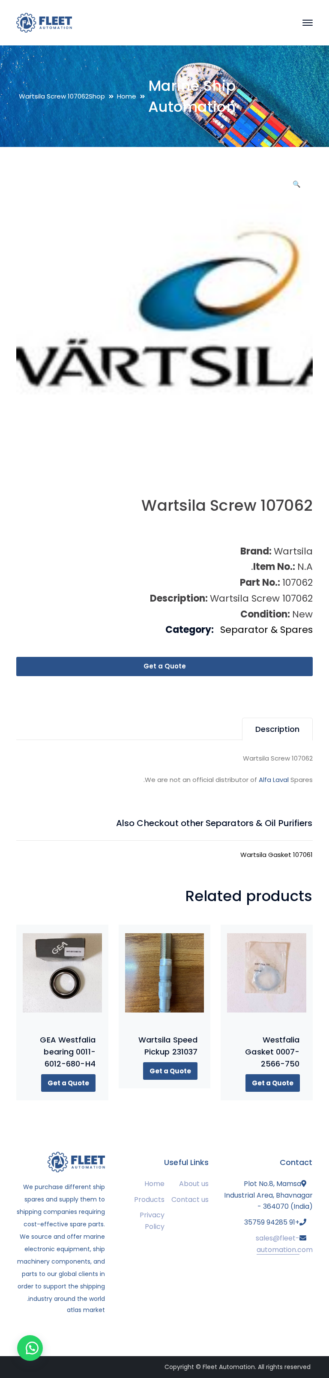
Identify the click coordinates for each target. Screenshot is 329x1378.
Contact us (190, 1199)
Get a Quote (165, 666)
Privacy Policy (152, 1220)
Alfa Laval (274, 779)
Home (126, 96)
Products (149, 1199)
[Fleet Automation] (44, 22)
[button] (296, 187)
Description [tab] (277, 729)
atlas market (86, 1310)
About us (194, 1184)
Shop (97, 96)
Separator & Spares (266, 629)
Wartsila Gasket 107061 (276, 854)
